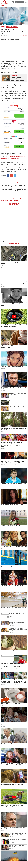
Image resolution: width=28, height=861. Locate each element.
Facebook (14, 70)
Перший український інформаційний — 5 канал (4, 2)
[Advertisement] (14, 126)
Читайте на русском (23, 35)
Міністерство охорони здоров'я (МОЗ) (10, 200)
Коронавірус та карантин (12, 26)
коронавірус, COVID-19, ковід (14, 198)
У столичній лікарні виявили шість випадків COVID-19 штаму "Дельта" (17, 79)
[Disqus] (14, 224)
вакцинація (4, 198)
